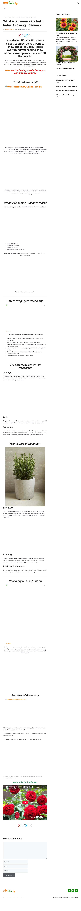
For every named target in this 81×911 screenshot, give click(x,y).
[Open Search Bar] (78, 3)
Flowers (9, 17)
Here (7, 70)
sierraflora (8, 331)
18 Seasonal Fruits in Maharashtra (66, 86)
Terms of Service (21, 897)
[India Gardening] (10, 3)
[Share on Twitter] (26, 35)
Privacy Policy (13, 897)
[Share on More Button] (30, 35)
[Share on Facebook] (23, 35)
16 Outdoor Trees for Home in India (66, 90)
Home (4, 17)
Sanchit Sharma (9, 29)
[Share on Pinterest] (19, 35)
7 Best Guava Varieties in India (65, 69)
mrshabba (8, 643)
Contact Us (6, 897)
